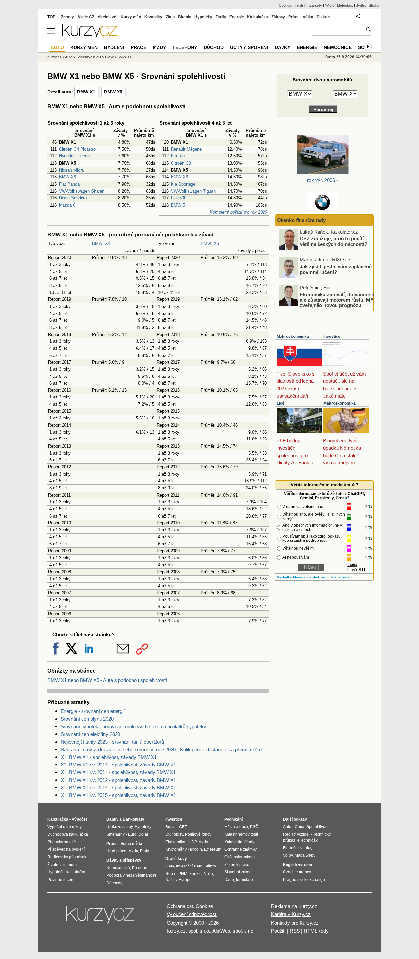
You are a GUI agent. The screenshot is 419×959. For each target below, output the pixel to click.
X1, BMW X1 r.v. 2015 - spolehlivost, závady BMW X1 (118, 795)
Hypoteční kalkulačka (66, 872)
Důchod (214, 47)
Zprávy (67, 17)
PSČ (254, 827)
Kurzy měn (131, 17)
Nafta (208, 873)
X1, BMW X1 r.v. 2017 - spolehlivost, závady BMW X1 (118, 764)
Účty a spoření (249, 47)
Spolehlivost (317, 827)
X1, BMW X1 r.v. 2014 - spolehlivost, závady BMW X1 (118, 787)
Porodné (139, 868)
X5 (216, 243)
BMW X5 (113, 91)
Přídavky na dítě (61, 842)
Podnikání (233, 819)
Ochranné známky (240, 849)
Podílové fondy (198, 834)
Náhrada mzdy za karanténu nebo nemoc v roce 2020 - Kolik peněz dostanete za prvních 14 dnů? (165, 749)
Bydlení (114, 47)
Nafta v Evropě (178, 879)
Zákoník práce (236, 864)
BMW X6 (67, 176)
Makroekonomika (293, 336)
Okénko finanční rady (301, 220)
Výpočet (79, 819)
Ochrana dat (180, 906)
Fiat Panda (69, 184)
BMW (97, 243)
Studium (375, 5)
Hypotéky (203, 17)
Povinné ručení (60, 879)
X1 (107, 243)
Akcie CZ (85, 17)
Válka (308, 17)
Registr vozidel (296, 834)
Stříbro (210, 866)
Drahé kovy (176, 858)
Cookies (204, 906)
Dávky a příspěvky (123, 860)
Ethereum (212, 849)
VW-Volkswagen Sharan (81, 191)
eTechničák (307, 840)
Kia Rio (178, 155)
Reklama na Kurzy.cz (294, 906)
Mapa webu (305, 855)
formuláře (244, 879)
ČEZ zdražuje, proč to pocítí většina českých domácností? (333, 241)
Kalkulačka (257, 17)
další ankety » (341, 577)
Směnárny (115, 834)
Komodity (153, 17)
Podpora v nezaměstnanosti (131, 875)
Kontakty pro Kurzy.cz (295, 923)
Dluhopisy (174, 834)
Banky (112, 819)
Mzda (133, 851)
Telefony (185, 47)
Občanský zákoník (240, 857)
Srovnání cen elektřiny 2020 (90, 734)
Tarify (221, 17)
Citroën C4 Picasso (77, 149)
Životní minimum (62, 864)
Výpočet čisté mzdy (64, 827)
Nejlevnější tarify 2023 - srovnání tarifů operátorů (112, 742)
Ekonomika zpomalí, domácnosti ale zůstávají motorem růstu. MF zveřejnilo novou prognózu (337, 300)
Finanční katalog (298, 848)
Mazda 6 (67, 205)
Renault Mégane (186, 149)
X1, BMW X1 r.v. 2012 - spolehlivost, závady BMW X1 (118, 780)
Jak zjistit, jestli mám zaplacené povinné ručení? (336, 269)
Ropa (170, 873)
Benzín (195, 873)
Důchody (114, 883)
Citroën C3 (181, 163)
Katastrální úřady (239, 842)
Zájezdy (315, 5)
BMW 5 (178, 205)
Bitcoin (184, 17)
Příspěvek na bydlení (66, 849)
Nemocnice (338, 47)
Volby (288, 855)
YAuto (329, 5)
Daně (229, 879)
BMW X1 (86, 91)
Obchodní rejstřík (292, 5)
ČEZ (183, 827)
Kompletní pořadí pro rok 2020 (238, 212)
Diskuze (324, 17)
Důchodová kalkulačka (67, 834)
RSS (295, 931)
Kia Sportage (183, 184)
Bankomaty (133, 819)
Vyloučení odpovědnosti (192, 914)
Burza (170, 827)
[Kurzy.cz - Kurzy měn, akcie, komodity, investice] (89, 36)
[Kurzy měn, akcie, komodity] (100, 917)
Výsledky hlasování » (294, 577)
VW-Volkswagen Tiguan (193, 191)
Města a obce (236, 827)
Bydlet (361, 5)
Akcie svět (108, 17)
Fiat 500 (178, 197)
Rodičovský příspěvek (66, 857)
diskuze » (320, 577)
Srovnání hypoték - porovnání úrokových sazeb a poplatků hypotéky (133, 726)
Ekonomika (175, 842)
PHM (182, 873)
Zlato (170, 17)
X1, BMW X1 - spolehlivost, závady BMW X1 (109, 757)
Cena (299, 827)
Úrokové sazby (119, 827)
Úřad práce (116, 851)
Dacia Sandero (73, 197)
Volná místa (131, 843)
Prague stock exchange (304, 879)
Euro (132, 834)
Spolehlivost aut (88, 57)
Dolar (143, 834)
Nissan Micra (71, 170)
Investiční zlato (189, 866)
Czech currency (297, 872)
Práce (294, 17)
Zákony (278, 17)
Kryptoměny (176, 849)
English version (297, 864)
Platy (144, 851)
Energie (236, 17)
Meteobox (345, 5)
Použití (278, 931)
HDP (192, 842)
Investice (331, 336)
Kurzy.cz (54, 57)
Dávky (282, 47)
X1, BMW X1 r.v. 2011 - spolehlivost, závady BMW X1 (118, 772)
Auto (68, 57)
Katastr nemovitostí (241, 834)
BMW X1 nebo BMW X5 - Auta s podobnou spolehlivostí (107, 680)
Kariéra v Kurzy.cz (291, 914)
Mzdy (159, 47)
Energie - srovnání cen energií (93, 711)
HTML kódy (316, 931)
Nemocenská (118, 868)
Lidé (280, 403)
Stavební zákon (238, 872)
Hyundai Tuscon (74, 155)
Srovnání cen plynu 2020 (87, 719)
